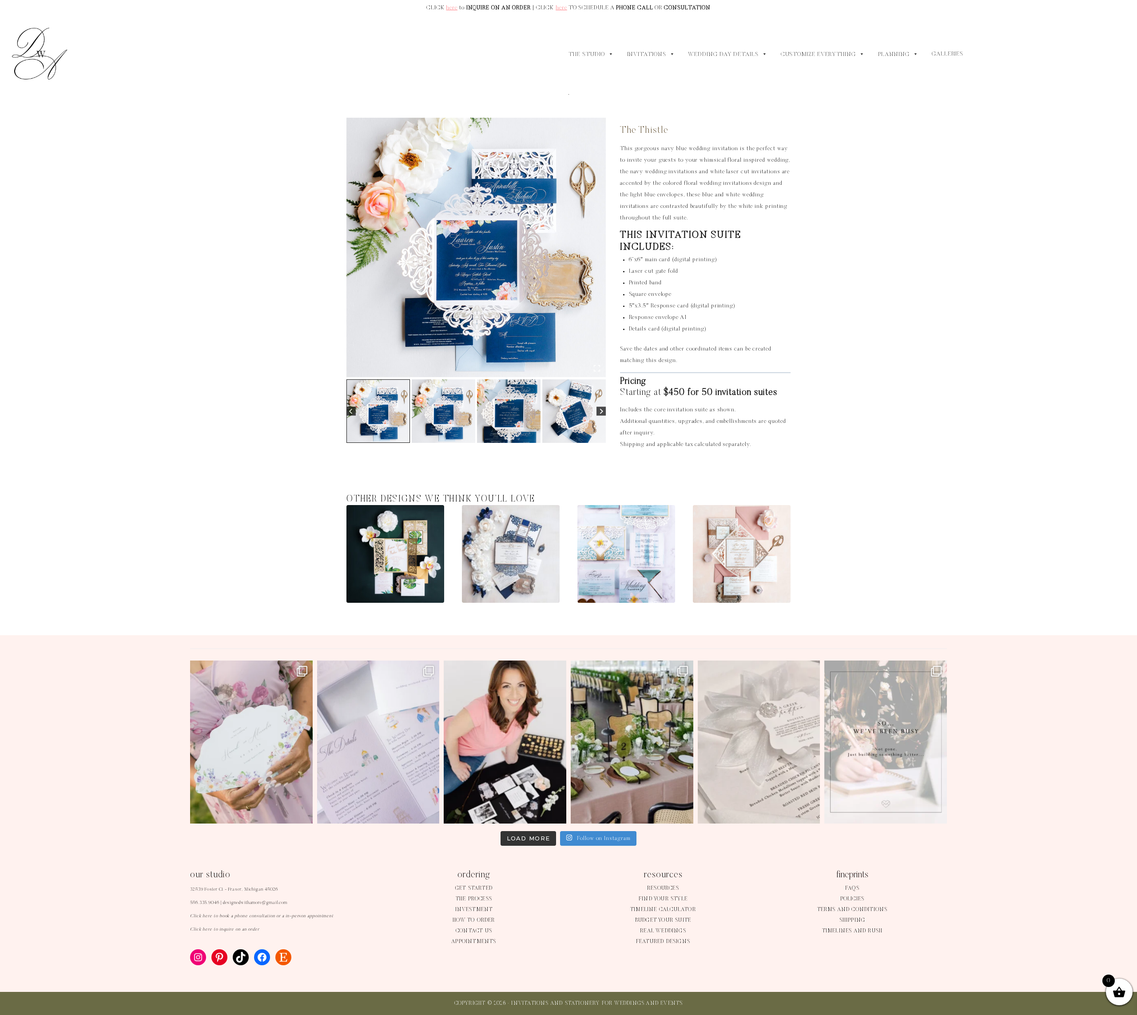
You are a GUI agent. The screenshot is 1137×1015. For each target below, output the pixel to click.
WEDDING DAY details (723, 55)
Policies (852, 899)
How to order (474, 920)
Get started (474, 888)
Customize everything (818, 55)
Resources (663, 888)
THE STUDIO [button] (586, 55)
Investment (474, 909)
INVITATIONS (646, 55)
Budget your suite (663, 920)
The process (474, 899)
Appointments (473, 941)
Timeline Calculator (663, 909)
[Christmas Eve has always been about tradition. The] (759, 742)
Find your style (663, 899)
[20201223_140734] (476, 247)
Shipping (852, 920)
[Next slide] (601, 411)
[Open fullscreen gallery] (596, 368)
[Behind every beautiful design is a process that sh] (885, 742)
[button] (378, 411)
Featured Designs (663, 941)
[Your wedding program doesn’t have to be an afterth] (251, 742)
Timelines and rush (852, 931)
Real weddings (663, 931)
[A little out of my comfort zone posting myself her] (505, 742)
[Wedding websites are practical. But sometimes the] (378, 742)
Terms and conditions (852, 909)
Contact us (474, 931)
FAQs (852, 888)
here (451, 8)
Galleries (947, 54)
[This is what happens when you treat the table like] (632, 742)
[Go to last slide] (351, 411)
